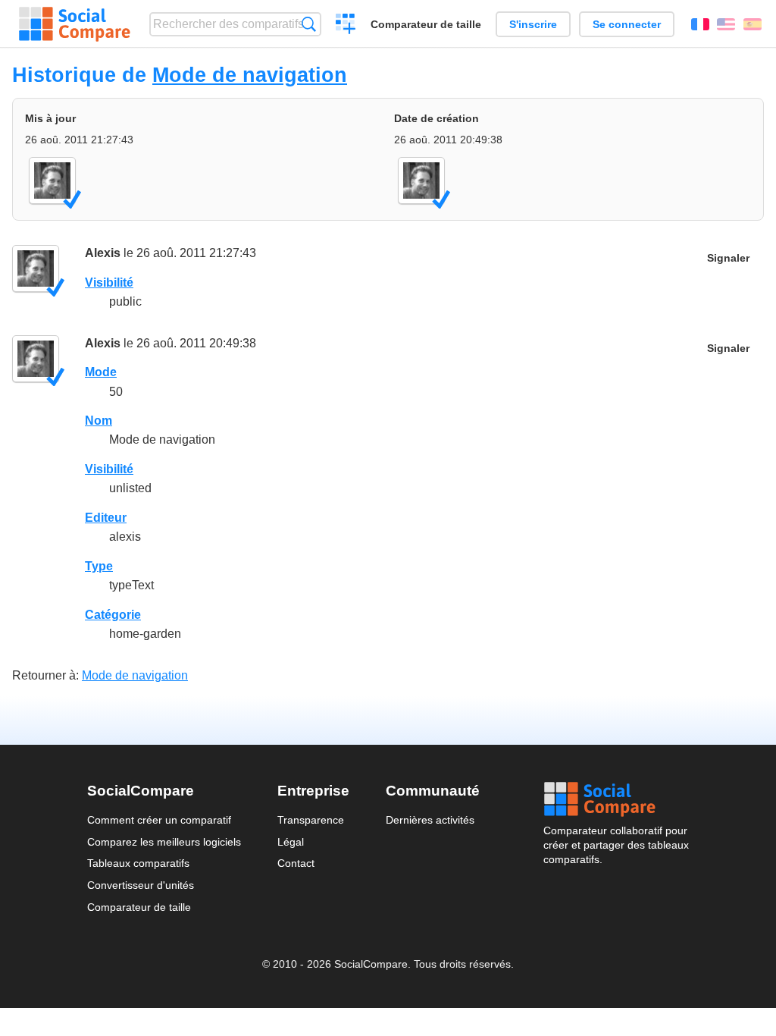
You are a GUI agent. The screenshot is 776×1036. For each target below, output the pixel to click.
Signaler (728, 258)
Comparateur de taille (426, 24)
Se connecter (627, 24)
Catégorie (113, 614)
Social (616, 799)
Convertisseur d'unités (140, 885)
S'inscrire (533, 24)
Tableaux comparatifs (138, 863)
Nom (98, 420)
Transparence (310, 820)
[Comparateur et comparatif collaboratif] (74, 24)
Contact (295, 863)
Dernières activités (430, 820)
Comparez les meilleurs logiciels (164, 842)
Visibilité (109, 282)
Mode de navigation (249, 74)
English (726, 24)
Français (700, 24)
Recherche (309, 24)
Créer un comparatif (346, 25)
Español (752, 24)
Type (99, 566)
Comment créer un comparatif (159, 820)
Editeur (106, 517)
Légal (290, 842)
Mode (101, 372)
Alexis (102, 252)
